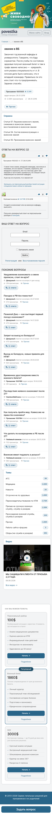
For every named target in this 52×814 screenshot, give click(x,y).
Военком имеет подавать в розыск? (22, 454)
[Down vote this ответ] (46, 156)
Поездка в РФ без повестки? (18, 295)
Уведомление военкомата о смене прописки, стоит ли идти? (21, 276)
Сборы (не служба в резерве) (26, 533)
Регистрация (11, 261)
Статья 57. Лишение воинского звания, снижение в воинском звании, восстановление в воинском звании (21, 124)
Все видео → (11, 585)
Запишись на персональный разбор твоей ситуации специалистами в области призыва (24, 185)
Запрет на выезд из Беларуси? (19, 335)
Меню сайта (34, 33)
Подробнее (26, 662)
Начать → (26, 656)
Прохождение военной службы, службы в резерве (26, 515)
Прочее (26, 283)
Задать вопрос (26, 809)
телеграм (15, 215)
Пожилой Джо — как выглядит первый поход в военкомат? (23, 315)
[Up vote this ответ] (39, 156)
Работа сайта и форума (26, 527)
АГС (26, 478)
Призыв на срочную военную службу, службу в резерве (26, 507)
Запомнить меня (26, 249)
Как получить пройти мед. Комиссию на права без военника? (24, 413)
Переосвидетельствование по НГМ (26, 501)
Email (25, 231)
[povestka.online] (9, 33)
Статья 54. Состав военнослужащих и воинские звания (21, 133)
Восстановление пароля (34, 261)
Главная (5, 42)
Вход (46, 33)
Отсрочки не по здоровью (26, 495)
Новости (26, 489)
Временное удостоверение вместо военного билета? (21, 376)
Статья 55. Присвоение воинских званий (22, 140)
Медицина (26, 484)
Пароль (25, 240)
